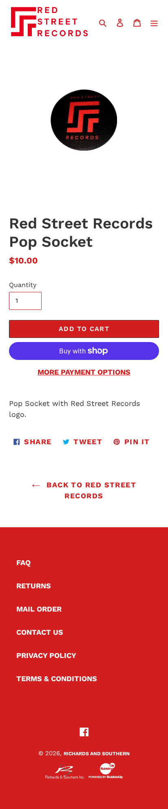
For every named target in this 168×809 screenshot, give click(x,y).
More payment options (84, 372)
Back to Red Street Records (90, 490)
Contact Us (39, 632)
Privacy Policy (46, 655)
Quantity (22, 285)
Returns (33, 585)
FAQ (23, 562)
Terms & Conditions (56, 678)
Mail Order (39, 609)
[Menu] (154, 21)
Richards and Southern (97, 753)
